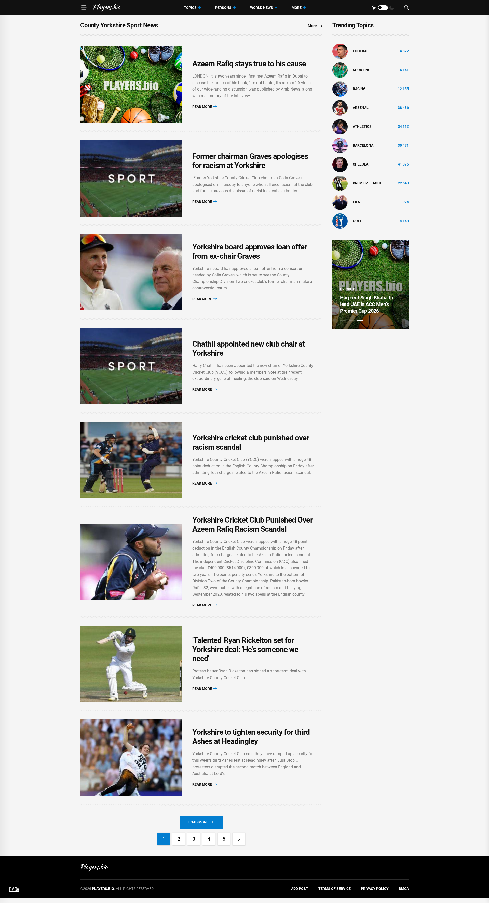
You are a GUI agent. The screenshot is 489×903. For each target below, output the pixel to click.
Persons (223, 8)
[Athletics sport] (340, 126)
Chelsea (360, 164)
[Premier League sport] (340, 183)
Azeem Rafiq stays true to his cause (249, 63)
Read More (202, 107)
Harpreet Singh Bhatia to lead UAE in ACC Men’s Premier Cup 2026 (366, 304)
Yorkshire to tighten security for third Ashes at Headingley (251, 737)
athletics (362, 126)
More (297, 8)
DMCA (404, 889)
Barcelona (363, 145)
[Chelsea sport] (340, 164)
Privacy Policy (375, 889)
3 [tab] (360, 320)
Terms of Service (334, 889)
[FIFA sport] (340, 202)
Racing (359, 89)
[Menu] (83, 7)
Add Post (299, 889)
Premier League (367, 183)
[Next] (239, 839)
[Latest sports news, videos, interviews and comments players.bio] (107, 8)
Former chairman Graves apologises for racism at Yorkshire (250, 161)
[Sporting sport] (340, 70)
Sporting (362, 70)
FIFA (356, 202)
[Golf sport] (340, 221)
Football (362, 51)
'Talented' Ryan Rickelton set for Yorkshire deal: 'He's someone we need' (245, 649)
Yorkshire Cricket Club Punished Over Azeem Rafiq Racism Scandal (252, 524)
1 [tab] (343, 320)
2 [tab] (352, 320)
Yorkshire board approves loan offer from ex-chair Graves (249, 251)
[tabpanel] (370, 284)
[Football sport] (340, 51)
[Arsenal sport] (340, 108)
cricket (347, 289)
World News (261, 8)
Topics (190, 8)
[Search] (406, 7)
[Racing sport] (340, 89)
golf (357, 221)
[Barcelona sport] (340, 145)
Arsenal (361, 108)
